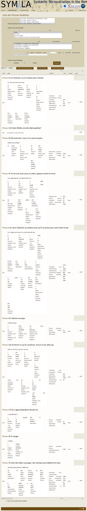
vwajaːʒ (18, 444)
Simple (35, 63)
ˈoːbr (19, 200)
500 (64, 196)
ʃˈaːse (26, 113)
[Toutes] (38, 32)
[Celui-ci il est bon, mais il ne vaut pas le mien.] (38, 37)
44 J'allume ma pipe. (16, 318)
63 (63, 198)
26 (63, 101)
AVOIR (40, 150)
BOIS (32, 487)
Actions (76, 73)
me (44, 393)
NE (8, 281)
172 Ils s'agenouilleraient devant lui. (23, 410)
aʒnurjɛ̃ (25, 417)
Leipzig (8, 73)
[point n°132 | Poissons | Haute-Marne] (37, 23)
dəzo (42, 184)
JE (20, 150)
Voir (81, 102)
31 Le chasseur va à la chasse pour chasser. (26, 78)
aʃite (42, 181)
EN (32, 150)
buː (32, 483)
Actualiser (57, 63)
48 (63, 202)
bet (21, 470)
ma (30, 326)
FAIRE (17, 356)
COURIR (30, 281)
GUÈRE (33, 164)
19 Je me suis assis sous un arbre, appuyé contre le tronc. (32, 174)
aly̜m (20, 326)
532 (64, 374)
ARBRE (19, 204)
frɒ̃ (16, 352)
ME (19, 185)
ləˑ (8, 85)
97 (63, 155)
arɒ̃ (39, 146)
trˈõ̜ (37, 209)
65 (63, 267)
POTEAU (10, 265)
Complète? (70, 73)
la (36, 96)
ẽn (8, 200)
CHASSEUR (21, 89)
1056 (64, 153)
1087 (64, 280)
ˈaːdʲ (33, 393)
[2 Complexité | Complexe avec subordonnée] (43, 43)
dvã (31, 417)
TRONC (38, 213)
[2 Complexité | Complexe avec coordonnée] (43, 45)
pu (16, 113)
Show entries (7, 68)
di (8, 146)
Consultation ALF (12, 10)
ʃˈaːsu (19, 85)
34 (63, 330)
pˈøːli (16, 278)
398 (64, 423)
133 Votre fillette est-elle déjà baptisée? (24, 128)
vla (8, 470)
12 (63, 380)
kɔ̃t (32, 200)
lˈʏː (40, 417)
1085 (64, 274)
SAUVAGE (30, 474)
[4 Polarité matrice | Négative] (43, 48)
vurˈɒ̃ (9, 380)
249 (64, 99)
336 (64, 278)
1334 (64, 204)
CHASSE (10, 117)
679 (64, 484)
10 (63, 422)
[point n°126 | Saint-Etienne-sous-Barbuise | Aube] (37, 19)
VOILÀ (9, 474)
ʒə (21, 380)
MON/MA (32, 330)
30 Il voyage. (13, 436)
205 (64, 376)
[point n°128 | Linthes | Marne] (37, 20)
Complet (16, 63)
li (27, 483)
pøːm (13, 146)
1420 (64, 449)
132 (3, 102)
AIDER (34, 397)
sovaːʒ (30, 470)
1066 (64, 269)
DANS (36, 281)
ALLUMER (21, 330)
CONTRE (34, 204)
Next (82, 70)
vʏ (19, 235)
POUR (17, 117)
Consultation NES (24, 10)
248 (64, 105)
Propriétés (51, 73)
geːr (32, 160)
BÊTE (22, 474)
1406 (64, 476)
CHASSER (26, 117)
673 (64, 157)
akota (27, 200)
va (27, 85)
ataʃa (39, 235)
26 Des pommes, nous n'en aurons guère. (25, 138)
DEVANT (32, 421)
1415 (64, 265)
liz (39, 380)
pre (9, 303)
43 (63, 482)
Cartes (64, 73)
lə (26, 209)
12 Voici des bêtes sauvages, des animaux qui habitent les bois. (34, 463)
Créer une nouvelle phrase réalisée (17, 501)
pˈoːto (9, 261)
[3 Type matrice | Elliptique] (43, 47)
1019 (64, 332)
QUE (26, 265)
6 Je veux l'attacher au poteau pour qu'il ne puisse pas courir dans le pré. (38, 228)
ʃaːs (9, 113)
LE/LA (9, 89)
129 (64, 478)
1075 (64, 271)
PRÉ (9, 307)
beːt (41, 470)
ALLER (28, 89)
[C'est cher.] (38, 34)
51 (63, 200)
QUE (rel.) (37, 356)
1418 (64, 378)
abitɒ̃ (20, 483)
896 (64, 272)
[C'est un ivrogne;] (38, 35)
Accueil (3, 10)
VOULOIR (21, 239)
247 (64, 103)
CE (25, 356)
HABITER (21, 487)
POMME (14, 150)
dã (36, 278)
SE (16, 421)
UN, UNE (10, 204)
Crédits (33, 10)
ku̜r (29, 278)
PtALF (4, 73)
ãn (31, 146)
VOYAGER (18, 448)
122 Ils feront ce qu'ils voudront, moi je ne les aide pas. (31, 345)
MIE (22, 281)
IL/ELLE (37, 265)
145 (64, 486)
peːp (42, 326)
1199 (64, 480)
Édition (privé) (82, 10)
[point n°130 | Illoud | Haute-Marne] (37, 22)
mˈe (17, 380)
